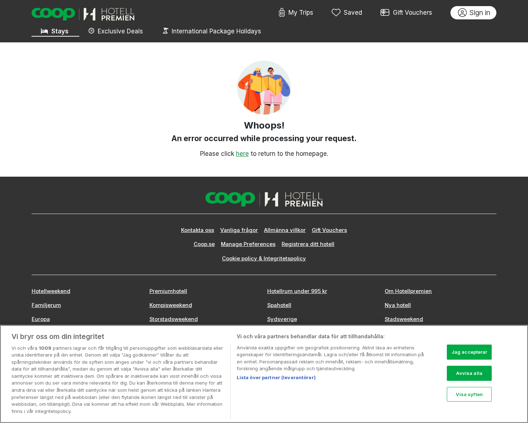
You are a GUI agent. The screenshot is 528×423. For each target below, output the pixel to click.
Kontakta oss (197, 230)
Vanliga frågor (239, 230)
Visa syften (469, 394)
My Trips (300, 12)
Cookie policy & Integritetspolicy (264, 258)
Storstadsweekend (173, 319)
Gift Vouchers (412, 12)
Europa (41, 319)
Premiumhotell (168, 291)
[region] (264, 374)
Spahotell (279, 305)
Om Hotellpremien (408, 291)
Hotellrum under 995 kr (297, 291)
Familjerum (46, 305)
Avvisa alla (469, 373)
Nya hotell (398, 305)
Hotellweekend (51, 291)
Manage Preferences (248, 244)
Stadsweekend (404, 319)
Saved (353, 12)
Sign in (479, 12)
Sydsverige (282, 319)
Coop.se (204, 244)
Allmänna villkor (285, 230)
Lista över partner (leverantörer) (276, 377)
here (242, 153)
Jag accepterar (469, 352)
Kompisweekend (170, 305)
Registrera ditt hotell (308, 244)
